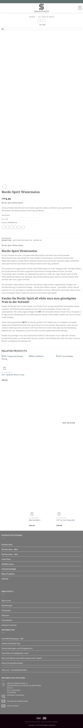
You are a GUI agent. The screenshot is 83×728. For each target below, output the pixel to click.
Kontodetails (7, 620)
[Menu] (3, 8)
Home (32, 16)
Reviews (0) (37, 240)
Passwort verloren (9, 625)
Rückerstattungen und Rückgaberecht (17, 648)
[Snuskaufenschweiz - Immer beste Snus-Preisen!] (41, 8)
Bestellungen (7, 605)
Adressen (5, 615)
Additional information (22, 240)
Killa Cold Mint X (34, 520)
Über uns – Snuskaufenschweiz (14, 670)
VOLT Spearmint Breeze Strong (13, 375)
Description (6, 240)
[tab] (6, 240)
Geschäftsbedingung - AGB (12, 638)
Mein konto (6, 600)
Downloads (6, 610)
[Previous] (1, 442)
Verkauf (5, 579)
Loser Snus (6, 559)
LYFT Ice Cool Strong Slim (65, 520)
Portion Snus (7, 544)
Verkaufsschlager (9, 569)
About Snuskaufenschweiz (12, 663)
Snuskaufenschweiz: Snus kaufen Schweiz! (41, 722)
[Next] (81, 442)
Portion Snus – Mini (10, 549)
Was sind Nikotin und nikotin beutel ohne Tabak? (22, 658)
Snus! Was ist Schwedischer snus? (15, 653)
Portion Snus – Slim (10, 554)
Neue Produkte (8, 574)
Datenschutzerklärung (11, 643)
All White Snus (46, 16)
